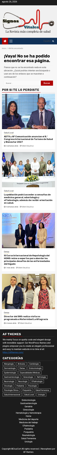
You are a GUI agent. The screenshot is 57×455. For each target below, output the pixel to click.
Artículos (21, 364)
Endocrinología (35, 368)
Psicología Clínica (11, 390)
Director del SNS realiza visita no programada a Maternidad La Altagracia (26, 318)
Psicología (32, 386)
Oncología (8, 386)
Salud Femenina (42, 390)
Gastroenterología (11, 377)
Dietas (6, 252)
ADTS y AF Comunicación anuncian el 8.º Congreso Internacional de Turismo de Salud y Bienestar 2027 (28, 139)
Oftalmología (36, 381)
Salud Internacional (12, 395)
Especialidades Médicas (30, 373)
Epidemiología (10, 373)
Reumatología (28, 435)
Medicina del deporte (28, 419)
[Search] (53, 41)
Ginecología (28, 377)
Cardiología (34, 364)
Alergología (9, 364)
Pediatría (20, 386)
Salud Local (9, 133)
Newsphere (46, 449)
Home (28, 416)
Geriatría (28, 406)
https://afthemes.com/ (13, 352)
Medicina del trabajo (28, 422)
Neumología (9, 381)
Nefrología (41, 377)
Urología (41, 395)
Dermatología (10, 368)
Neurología (22, 381)
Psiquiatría (27, 390)
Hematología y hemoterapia (28, 413)
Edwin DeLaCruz (28, 146)
